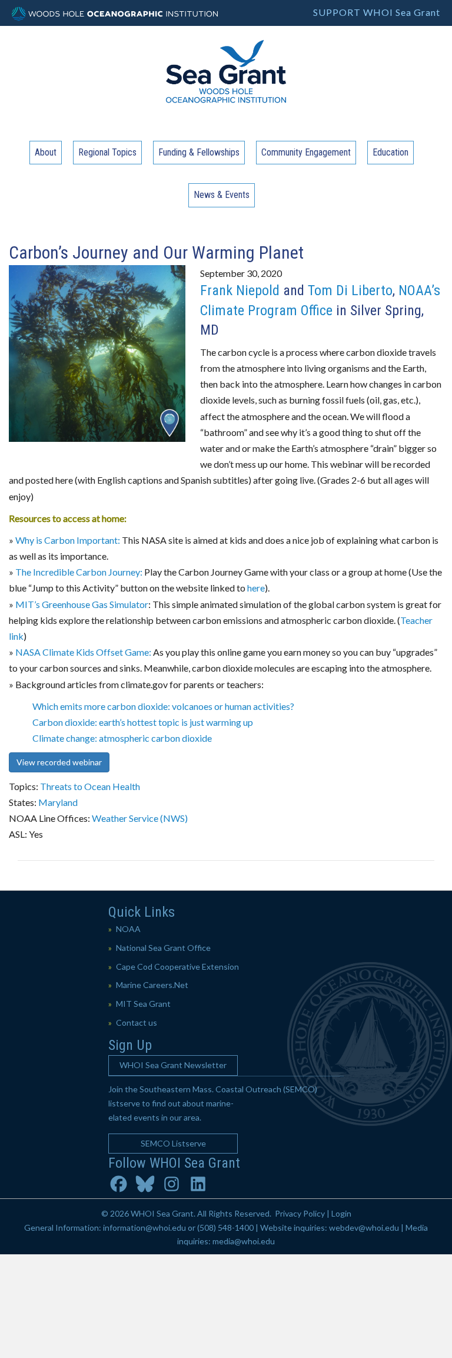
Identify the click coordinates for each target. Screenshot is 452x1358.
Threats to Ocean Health (90, 786)
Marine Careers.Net (152, 985)
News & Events (222, 194)
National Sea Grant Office (163, 948)
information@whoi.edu (144, 1227)
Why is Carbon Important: (67, 540)
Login (341, 1213)
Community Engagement (306, 152)
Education (390, 152)
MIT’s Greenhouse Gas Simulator (81, 604)
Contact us (136, 1022)
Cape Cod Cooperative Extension (177, 966)
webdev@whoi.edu (364, 1227)
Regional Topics (107, 152)
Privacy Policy (300, 1213)
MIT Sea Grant (143, 1004)
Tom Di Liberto (350, 290)
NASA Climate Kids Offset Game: (83, 651)
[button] (173, 1065)
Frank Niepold (240, 290)
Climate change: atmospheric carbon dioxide (122, 738)
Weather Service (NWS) (140, 818)
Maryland (58, 802)
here (256, 587)
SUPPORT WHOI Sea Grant (376, 12)
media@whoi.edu (243, 1241)
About (45, 152)
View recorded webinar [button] (59, 762)
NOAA (128, 929)
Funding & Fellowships (199, 152)
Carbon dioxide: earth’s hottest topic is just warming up (142, 722)
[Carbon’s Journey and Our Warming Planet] (97, 352)
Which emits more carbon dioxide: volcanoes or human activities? (163, 706)
